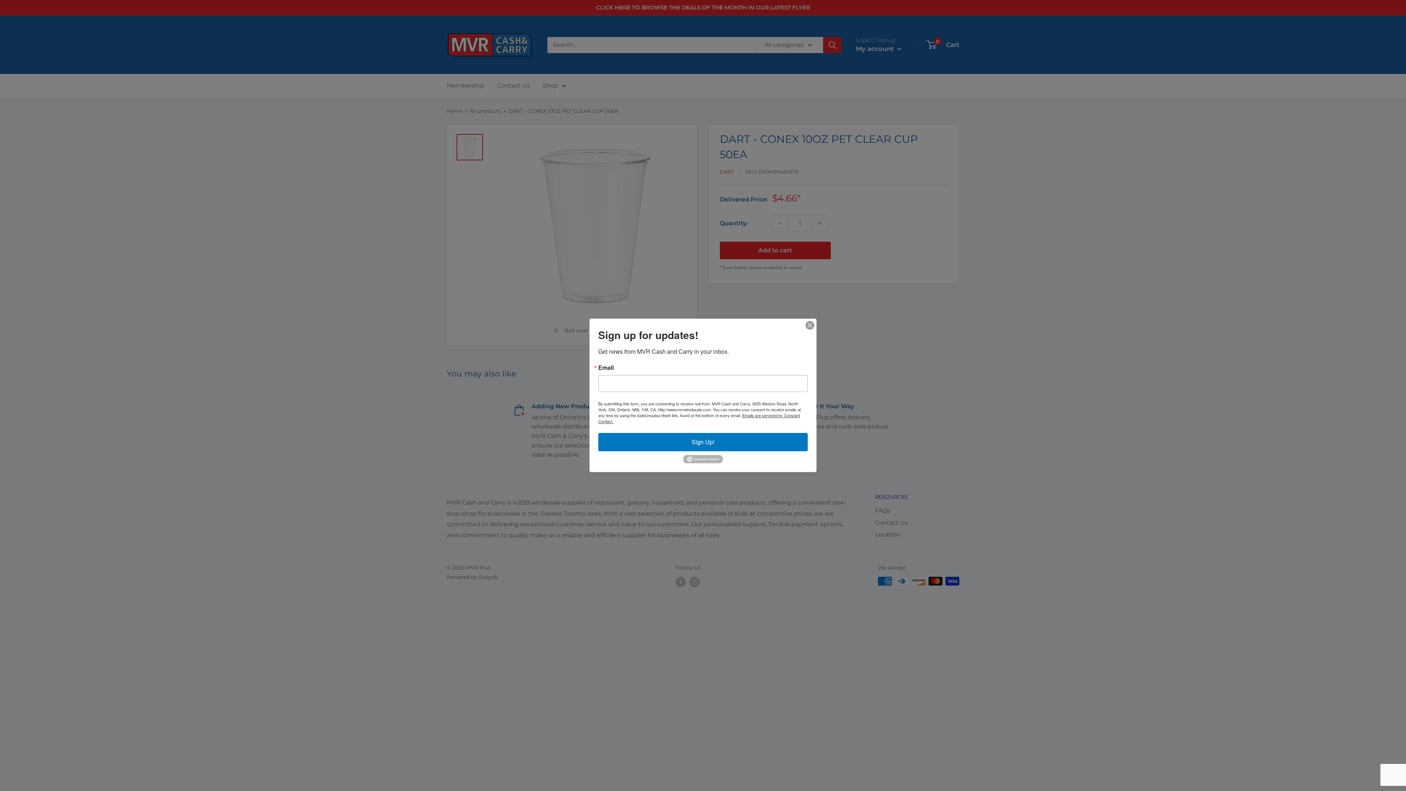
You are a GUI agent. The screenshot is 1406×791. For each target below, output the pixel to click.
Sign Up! (703, 442)
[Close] (810, 325)
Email (606, 368)
